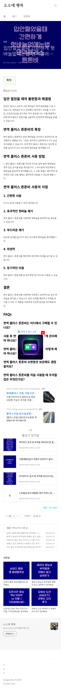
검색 (49, 6)
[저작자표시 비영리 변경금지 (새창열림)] (37, 516)
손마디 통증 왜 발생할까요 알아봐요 (21, 532)
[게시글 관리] (17, 516)
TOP (55, 665)
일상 (9, 527)
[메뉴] (55, 5)
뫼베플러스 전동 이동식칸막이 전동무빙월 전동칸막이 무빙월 (21, 393)
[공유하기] (14, 516)
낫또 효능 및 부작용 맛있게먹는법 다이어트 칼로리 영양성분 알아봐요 (24, 548)
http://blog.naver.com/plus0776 (21, 409)
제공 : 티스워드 (50, 507)
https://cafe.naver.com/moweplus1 (23, 389)
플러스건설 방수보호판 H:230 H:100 (18, 413)
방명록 (26, 16)
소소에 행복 (13, 6)
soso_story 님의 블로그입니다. (16, 628)
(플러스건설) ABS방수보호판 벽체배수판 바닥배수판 (21, 419)
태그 (14, 16)
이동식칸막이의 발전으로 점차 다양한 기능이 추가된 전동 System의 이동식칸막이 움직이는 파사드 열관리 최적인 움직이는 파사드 (21, 398)
